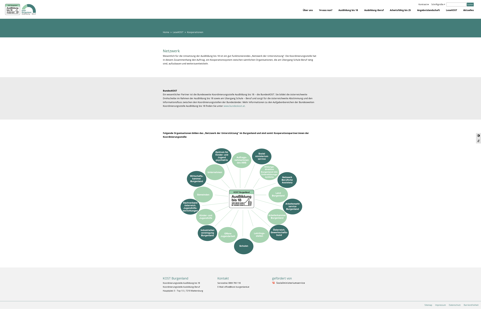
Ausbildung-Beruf (374, 10)
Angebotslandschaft (428, 10)
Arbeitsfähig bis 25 (400, 10)
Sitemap (428, 305)
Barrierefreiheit (471, 305)
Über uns (308, 10)
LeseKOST (451, 10)
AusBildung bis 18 (348, 10)
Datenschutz (455, 305)
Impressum (440, 305)
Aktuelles (468, 10)
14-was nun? (325, 10)
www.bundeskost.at (234, 105)
